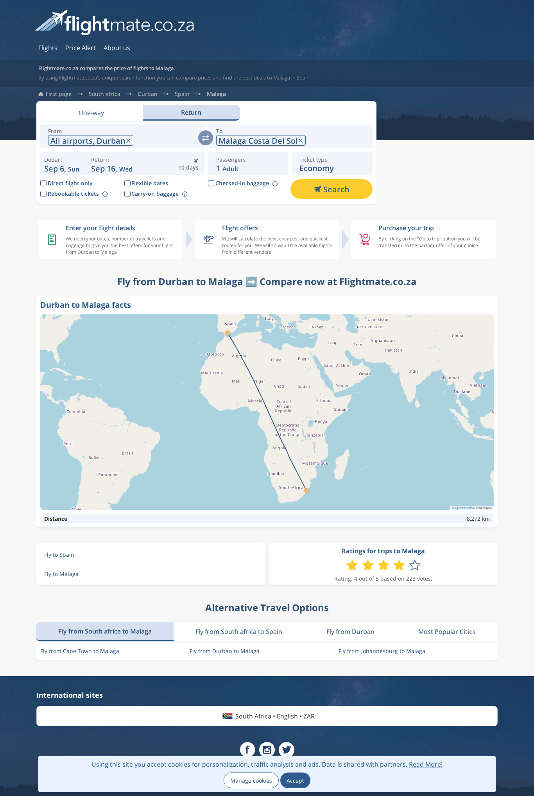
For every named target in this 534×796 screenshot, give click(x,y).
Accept (295, 780)
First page (59, 94)
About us (117, 47)
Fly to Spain (59, 554)
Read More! (426, 764)
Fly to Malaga (61, 574)
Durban (148, 94)
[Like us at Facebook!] (247, 750)
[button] (111, 163)
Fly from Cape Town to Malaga (79, 651)
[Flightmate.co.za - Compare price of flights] (114, 23)
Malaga (216, 94)
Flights (47, 47)
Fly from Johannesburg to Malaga (382, 651)
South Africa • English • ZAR (275, 716)
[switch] (205, 137)
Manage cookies (251, 780)
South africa (104, 94)
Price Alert (80, 47)
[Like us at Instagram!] (267, 750)
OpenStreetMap (465, 507)
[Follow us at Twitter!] (286, 750)
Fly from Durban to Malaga (225, 651)
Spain (182, 94)
